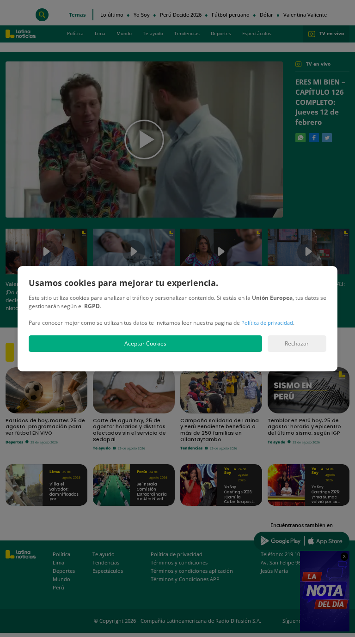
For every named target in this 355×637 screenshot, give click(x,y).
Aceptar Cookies (145, 343)
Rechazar (297, 343)
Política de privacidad (267, 322)
